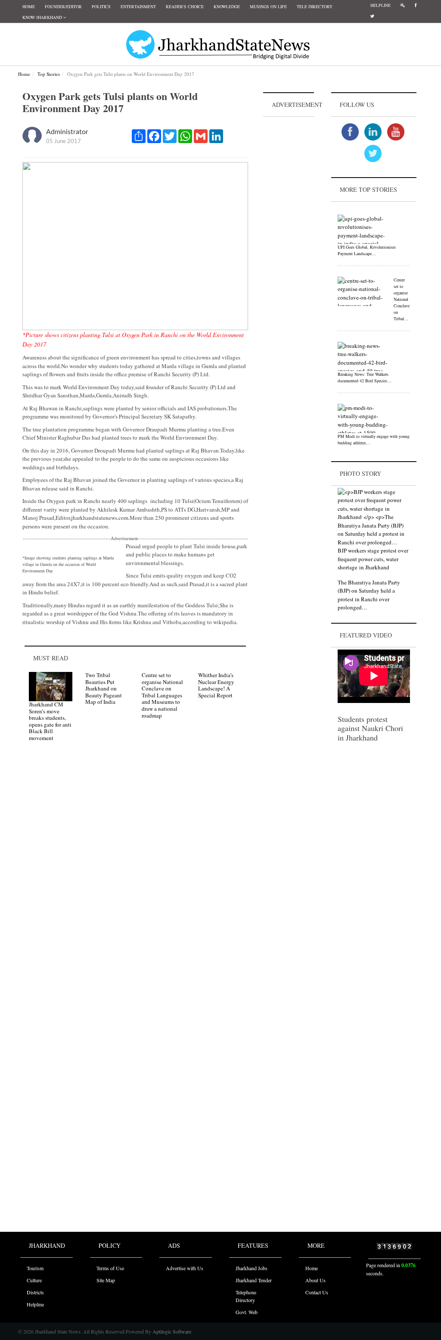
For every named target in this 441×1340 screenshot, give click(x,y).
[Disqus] (135, 870)
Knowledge (227, 6)
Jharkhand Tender (254, 1280)
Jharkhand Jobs (251, 1268)
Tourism (35, 1268)
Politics (101, 6)
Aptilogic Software (171, 1331)
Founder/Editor (63, 6)
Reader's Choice (185, 6)
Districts (35, 1292)
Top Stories (48, 74)
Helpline (380, 5)
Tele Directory (314, 6)
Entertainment (138, 6)
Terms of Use (110, 1268)
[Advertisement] (288, 248)
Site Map (105, 1280)
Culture (34, 1280)
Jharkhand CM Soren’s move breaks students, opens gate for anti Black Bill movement (50, 721)
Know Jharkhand (42, 17)
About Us (315, 1280)
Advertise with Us (184, 1268)
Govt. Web (247, 1312)
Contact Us (316, 1292)
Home (28, 6)
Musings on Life (268, 6)
